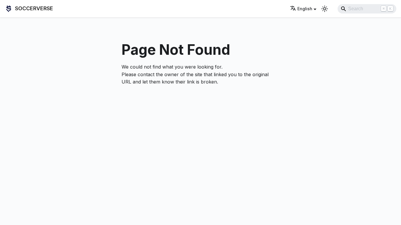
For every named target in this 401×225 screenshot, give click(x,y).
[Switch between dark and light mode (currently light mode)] (324, 8)
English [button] (304, 8)
